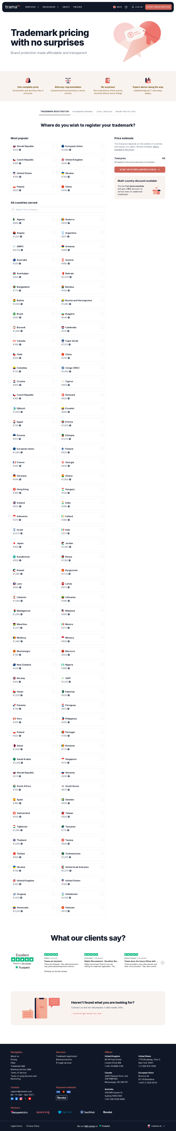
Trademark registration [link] (66, 1056)
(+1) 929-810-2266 (147, 1066)
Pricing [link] (14, 1059)
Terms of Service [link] (19, 1073)
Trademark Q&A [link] (18, 1066)
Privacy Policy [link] (33, 1126)
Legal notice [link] (16, 1126)
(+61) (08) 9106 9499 (115, 1099)
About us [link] (15, 1056)
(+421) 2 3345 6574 (147, 1082)
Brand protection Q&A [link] (21, 1069)
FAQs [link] (13, 1063)
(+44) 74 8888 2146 (114, 1066)
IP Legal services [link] (64, 1063)
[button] (55, 111)
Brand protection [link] (64, 1059)
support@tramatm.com (21, 1091)
